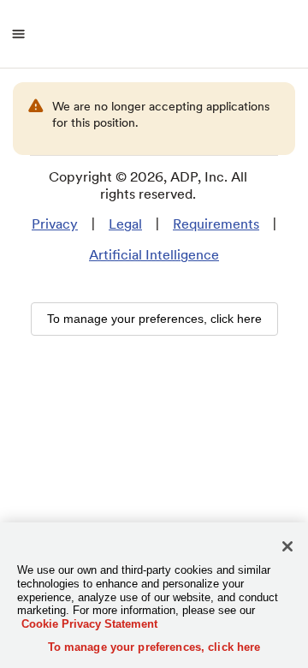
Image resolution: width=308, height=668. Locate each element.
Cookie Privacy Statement (89, 623)
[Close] (287, 546)
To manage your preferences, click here (154, 647)
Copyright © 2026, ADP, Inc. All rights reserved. (148, 185)
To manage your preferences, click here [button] (154, 318)
